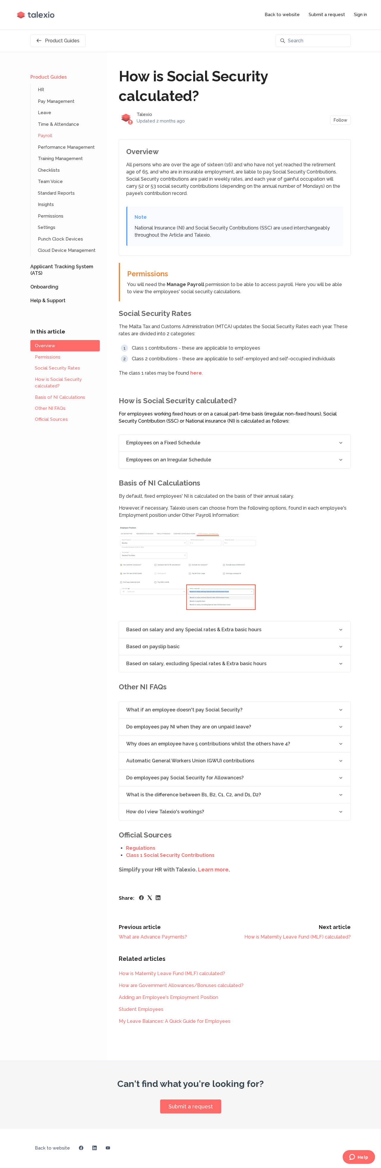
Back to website (282, 14)
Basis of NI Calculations (60, 397)
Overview (45, 345)
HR (41, 89)
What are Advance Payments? (153, 937)
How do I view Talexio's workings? (165, 812)
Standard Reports (56, 193)
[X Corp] (149, 898)
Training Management (60, 158)
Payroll (45, 135)
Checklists (49, 170)
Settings (46, 227)
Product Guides (48, 77)
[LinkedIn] (158, 898)
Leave (44, 112)
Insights (46, 204)
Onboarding (44, 287)
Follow (340, 120)
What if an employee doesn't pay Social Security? (184, 710)
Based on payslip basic (152, 646)
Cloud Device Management (67, 250)
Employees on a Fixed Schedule (163, 443)
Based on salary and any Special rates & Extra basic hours (193, 629)
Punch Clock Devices (60, 239)
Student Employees (141, 1009)
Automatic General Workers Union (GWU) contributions (190, 761)
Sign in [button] (360, 14)
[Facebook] (141, 898)
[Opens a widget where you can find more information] (358, 1157)
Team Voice (50, 181)
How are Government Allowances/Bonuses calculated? (181, 985)
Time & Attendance (58, 124)
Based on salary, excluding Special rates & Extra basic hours (196, 663)
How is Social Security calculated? (58, 382)
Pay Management (56, 101)
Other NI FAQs (50, 408)
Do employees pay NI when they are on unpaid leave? (188, 727)
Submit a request (327, 14)
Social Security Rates (57, 368)
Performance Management (66, 147)
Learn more (213, 869)
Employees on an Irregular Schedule (168, 460)
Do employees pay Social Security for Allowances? (185, 778)
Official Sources (51, 419)
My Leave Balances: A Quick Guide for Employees (174, 1021)
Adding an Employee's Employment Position (168, 997)
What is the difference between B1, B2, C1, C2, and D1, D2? (193, 795)
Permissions (50, 216)
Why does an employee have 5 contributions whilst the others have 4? (208, 744)
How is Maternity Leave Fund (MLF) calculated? (297, 937)
